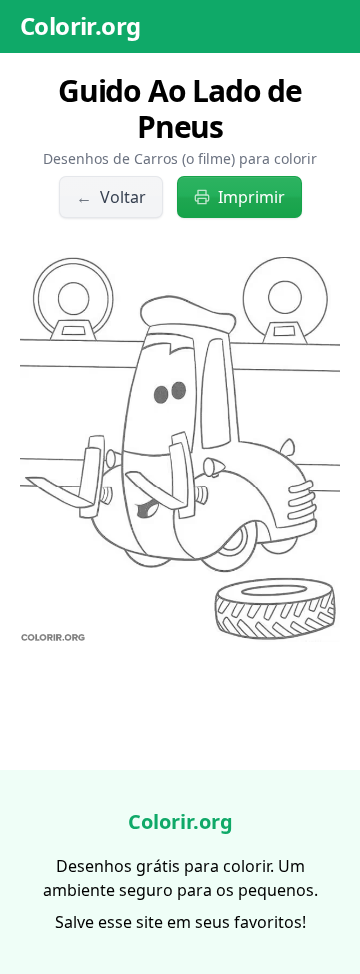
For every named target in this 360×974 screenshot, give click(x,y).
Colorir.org (80, 25)
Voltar (111, 197)
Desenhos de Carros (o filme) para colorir (180, 158)
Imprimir (251, 197)
